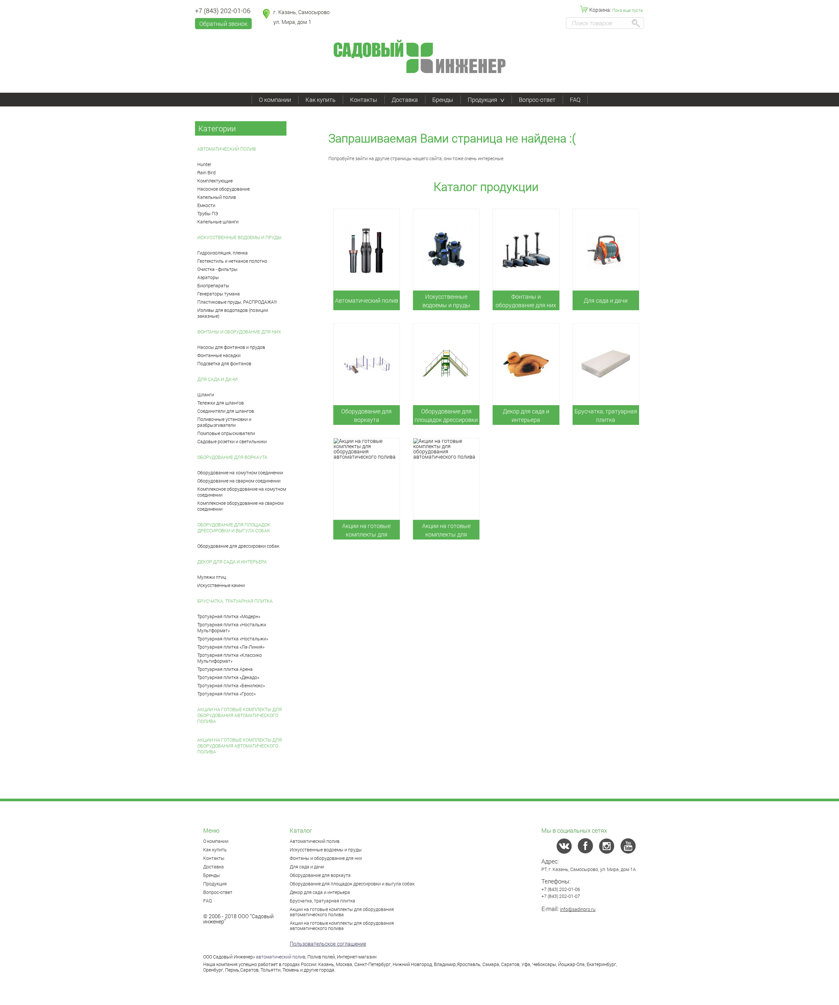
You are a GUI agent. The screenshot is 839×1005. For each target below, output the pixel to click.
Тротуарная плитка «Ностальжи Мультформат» (231, 627)
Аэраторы (208, 277)
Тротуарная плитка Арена (225, 669)
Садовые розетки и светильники (232, 441)
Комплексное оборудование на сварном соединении (240, 506)
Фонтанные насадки (219, 355)
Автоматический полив (226, 149)
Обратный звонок (223, 24)
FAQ (575, 100)
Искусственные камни (221, 585)
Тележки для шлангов (220, 403)
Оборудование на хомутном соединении (240, 472)
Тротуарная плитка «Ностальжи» (232, 638)
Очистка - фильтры (217, 269)
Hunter (204, 164)
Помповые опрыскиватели (226, 433)
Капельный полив (216, 197)
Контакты (363, 100)
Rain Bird (206, 172)
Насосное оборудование (223, 189)
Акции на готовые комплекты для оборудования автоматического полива (239, 715)
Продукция (482, 100)
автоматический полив (280, 957)
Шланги (205, 394)
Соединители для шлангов (225, 411)
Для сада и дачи (217, 379)
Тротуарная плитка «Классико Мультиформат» (229, 658)
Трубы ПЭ (207, 213)
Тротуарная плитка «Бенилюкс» (231, 685)
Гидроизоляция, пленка (222, 253)
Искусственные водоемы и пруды (239, 237)
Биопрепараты (213, 285)
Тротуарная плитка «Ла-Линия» (230, 647)
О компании (275, 100)
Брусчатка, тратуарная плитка (235, 601)
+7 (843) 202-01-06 (222, 10)
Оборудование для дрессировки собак (238, 546)
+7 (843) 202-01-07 (560, 896)
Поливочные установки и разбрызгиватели (224, 422)
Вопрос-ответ (537, 100)
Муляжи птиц (211, 577)
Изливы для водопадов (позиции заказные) (232, 313)
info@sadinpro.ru (577, 909)
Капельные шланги (218, 221)
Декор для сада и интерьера (232, 562)
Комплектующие (215, 181)
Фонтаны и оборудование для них (239, 332)
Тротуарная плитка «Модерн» (228, 616)
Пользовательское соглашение (328, 943)
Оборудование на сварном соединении (239, 481)
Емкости (206, 205)
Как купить (320, 100)
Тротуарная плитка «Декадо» (228, 677)
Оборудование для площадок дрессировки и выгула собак (233, 527)
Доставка (405, 100)
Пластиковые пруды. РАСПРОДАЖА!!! (237, 302)
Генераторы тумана (218, 294)
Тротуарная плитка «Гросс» (226, 694)
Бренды (442, 100)
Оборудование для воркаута (232, 457)
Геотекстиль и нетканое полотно (232, 261)
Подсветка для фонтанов (224, 363)
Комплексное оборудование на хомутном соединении (241, 492)
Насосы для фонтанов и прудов (231, 347)
